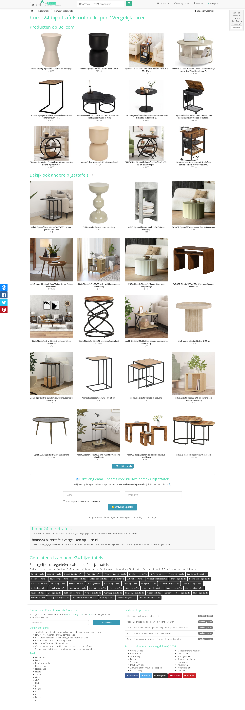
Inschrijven (107, 622)
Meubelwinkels (137, 665)
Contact (181, 670)
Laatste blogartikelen (138, 610)
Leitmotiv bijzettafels (97, 588)
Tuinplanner (183, 662)
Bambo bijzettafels (112, 583)
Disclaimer (135, 659)
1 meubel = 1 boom (187, 659)
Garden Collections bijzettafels (177, 593)
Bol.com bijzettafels (77, 588)
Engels (38, 688)
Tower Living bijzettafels (59, 579)
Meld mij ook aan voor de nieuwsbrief (82, 501)
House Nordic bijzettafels (150, 597)
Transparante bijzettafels (59, 597)
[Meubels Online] (32, 11)
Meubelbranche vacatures (189, 650)
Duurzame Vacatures (44, 643)
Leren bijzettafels (94, 583)
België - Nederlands (44, 663)
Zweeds (39, 674)
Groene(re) (51, 3)
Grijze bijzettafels (154, 593)
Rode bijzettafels (106, 597)
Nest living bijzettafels (138, 574)
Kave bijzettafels (37, 593)
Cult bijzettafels (115, 588)
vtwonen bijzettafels (39, 583)
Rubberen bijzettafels (72, 593)
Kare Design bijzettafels (196, 574)
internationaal (62, 643)
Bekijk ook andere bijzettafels (60, 175)
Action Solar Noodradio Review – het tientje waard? (169, 621)
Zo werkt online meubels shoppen (146, 667)
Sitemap (134, 662)
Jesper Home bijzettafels (152, 588)
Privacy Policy (136, 670)
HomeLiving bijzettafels (73, 574)
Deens (38, 697)
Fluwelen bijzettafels (58, 588)
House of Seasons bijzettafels (84, 597)
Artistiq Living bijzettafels (157, 579)
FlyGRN (38, 634)
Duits (37, 683)
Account (199, 3)
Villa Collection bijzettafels (115, 574)
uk (36, 694)
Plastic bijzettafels (200, 593)
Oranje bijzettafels (148, 583)
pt (36, 685)
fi (35, 691)
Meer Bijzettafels (123, 466)
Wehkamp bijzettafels (113, 593)
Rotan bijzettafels (38, 597)
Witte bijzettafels (54, 574)
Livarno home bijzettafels (199, 579)
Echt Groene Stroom (44, 637)
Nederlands (40, 657)
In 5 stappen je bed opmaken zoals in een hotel (169, 633)
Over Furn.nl (135, 653)
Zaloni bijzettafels (130, 583)
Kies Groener (41, 640)
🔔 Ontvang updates (122, 506)
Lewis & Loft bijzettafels (192, 583)
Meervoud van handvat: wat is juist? (169, 616)
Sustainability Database (46, 649)
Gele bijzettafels (117, 579)
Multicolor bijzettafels (98, 579)
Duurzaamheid (184, 653)
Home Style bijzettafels (134, 593)
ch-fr (37, 680)
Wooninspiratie (185, 667)
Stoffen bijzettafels (157, 574)
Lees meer (237, 27)
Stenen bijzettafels (176, 574)
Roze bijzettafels (79, 579)
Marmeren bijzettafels (194, 588)
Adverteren (183, 665)
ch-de (38, 677)
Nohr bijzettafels (132, 588)
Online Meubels (137, 650)
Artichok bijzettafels (135, 579)
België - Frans (41, 666)
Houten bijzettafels (38, 579)
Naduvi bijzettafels (38, 588)
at (36, 700)
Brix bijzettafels (37, 574)
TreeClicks (39, 632)
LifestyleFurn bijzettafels (169, 583)
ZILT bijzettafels (54, 593)
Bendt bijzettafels (76, 583)
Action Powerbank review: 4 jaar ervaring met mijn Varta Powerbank (169, 627)
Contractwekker (42, 646)
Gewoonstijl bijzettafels (126, 597)
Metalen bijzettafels (93, 593)
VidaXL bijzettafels (58, 583)
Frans (37, 660)
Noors (38, 671)
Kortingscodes (184, 656)
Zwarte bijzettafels (178, 579)
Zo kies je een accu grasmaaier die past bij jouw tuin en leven (169, 639)
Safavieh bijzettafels (174, 588)
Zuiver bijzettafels (94, 574)
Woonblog (135, 656)
